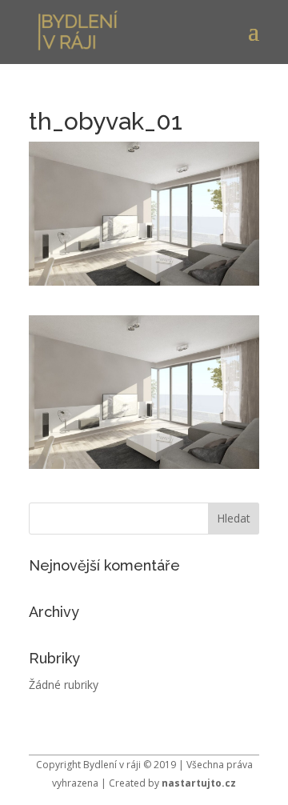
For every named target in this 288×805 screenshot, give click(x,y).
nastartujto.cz (199, 783)
